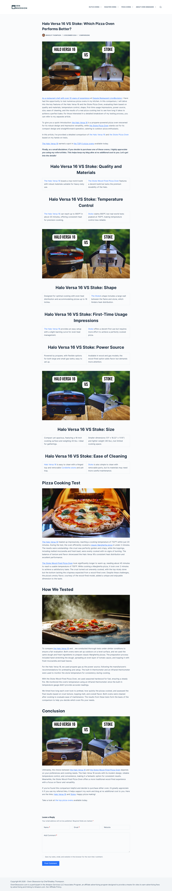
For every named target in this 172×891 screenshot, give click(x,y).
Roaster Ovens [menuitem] (110, 7)
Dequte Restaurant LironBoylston (107, 98)
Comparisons (84, 35)
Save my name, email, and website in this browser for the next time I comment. (74, 857)
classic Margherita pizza (101, 545)
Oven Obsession (34, 881)
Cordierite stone (69, 467)
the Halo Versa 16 (80, 122)
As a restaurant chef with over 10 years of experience (66, 98)
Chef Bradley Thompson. (54, 881)
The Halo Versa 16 (50, 143)
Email (77, 827)
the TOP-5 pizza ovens (84, 143)
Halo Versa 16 (50, 464)
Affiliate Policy (55, 887)
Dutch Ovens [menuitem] (94, 7)
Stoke (90, 214)
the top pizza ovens (64, 800)
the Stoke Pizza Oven (98, 125)
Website (107, 827)
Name (47, 827)
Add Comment (50, 835)
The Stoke (95, 296)
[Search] (160, 7)
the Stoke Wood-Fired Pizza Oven (105, 770)
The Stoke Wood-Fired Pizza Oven (103, 181)
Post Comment (50, 863)
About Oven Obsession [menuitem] (145, 7)
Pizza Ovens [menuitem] (126, 7)
